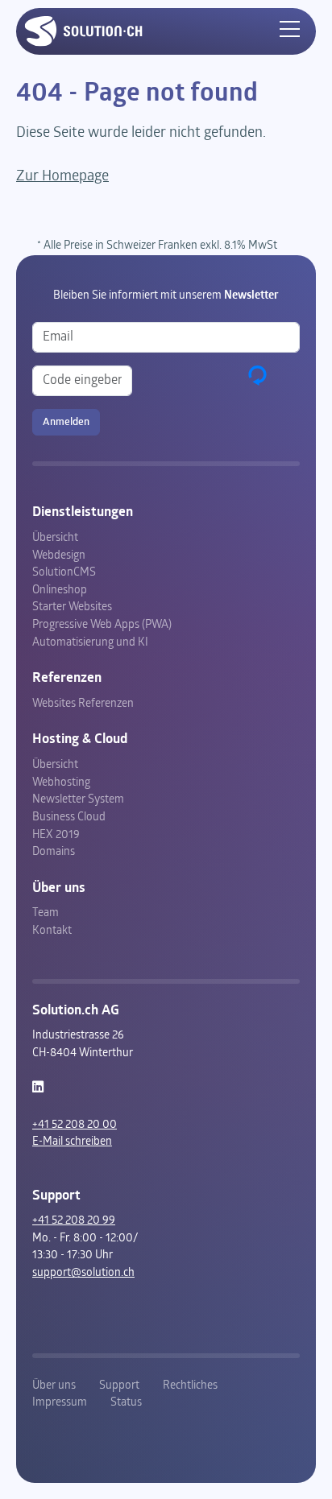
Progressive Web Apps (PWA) (102, 625)
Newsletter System (78, 800)
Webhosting (61, 783)
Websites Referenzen (83, 704)
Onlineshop (59, 590)
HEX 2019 (56, 835)
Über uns (54, 1386)
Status (126, 1403)
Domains (53, 852)
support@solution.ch (83, 1273)
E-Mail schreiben (72, 1142)
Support (119, 1386)
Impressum (59, 1403)
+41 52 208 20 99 (73, 1221)
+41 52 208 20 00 (74, 1125)
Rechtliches (190, 1386)
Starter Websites (72, 607)
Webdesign (58, 556)
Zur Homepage (62, 177)
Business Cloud (69, 817)
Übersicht (55, 538)
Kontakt (52, 931)
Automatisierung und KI (90, 643)
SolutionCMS (64, 573)
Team (45, 913)
